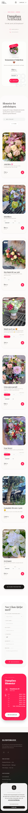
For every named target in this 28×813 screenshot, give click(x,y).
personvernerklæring (13, 800)
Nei (8, 279)
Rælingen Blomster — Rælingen (9, 765)
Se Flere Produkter (14, 586)
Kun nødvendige (14, 804)
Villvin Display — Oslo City (7, 767)
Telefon (9, 634)
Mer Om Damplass (12, 714)
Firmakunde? (5, 782)
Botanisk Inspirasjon (6, 779)
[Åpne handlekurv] (15, 2)
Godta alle (14, 807)
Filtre (14, 123)
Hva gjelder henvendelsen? (13, 613)
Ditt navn (9, 620)
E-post (8, 627)
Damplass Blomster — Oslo (8, 762)
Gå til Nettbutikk (5, 776)
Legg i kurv (15, 80)
